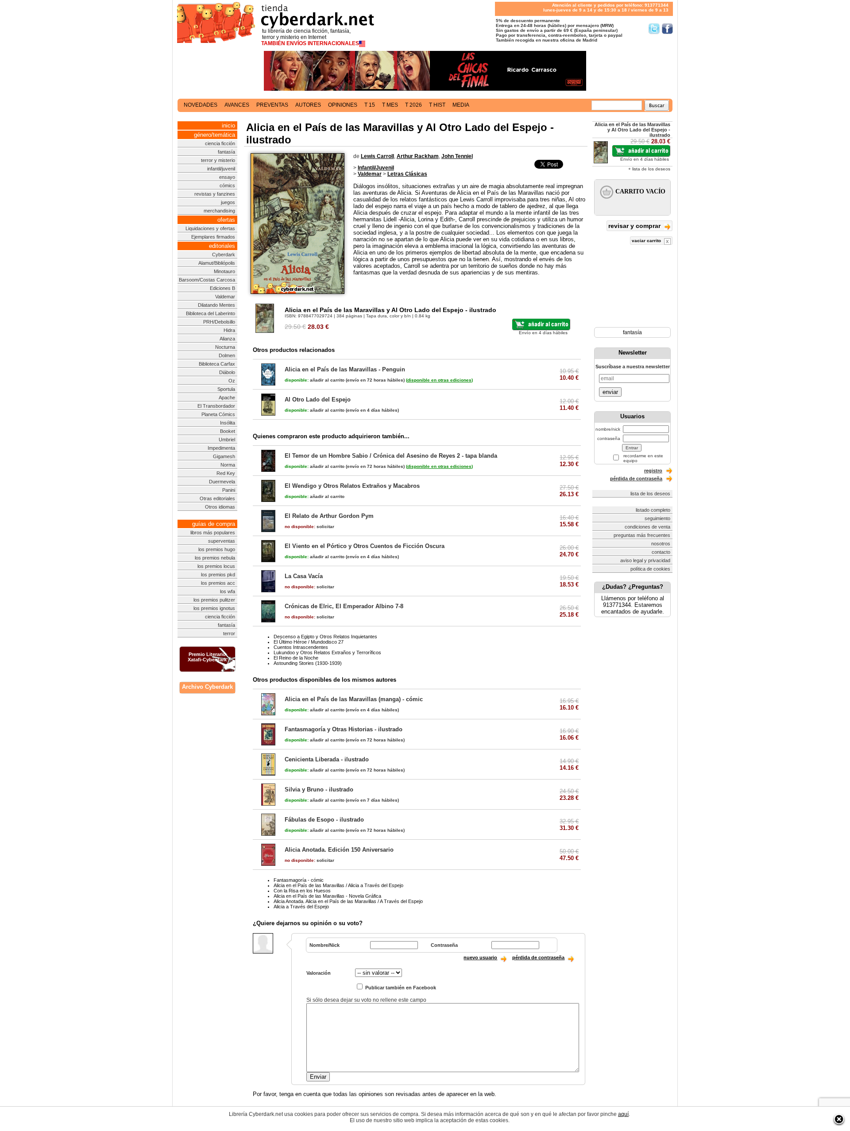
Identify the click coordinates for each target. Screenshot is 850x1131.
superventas (221, 541)
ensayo (227, 177)
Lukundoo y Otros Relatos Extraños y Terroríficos (327, 652)
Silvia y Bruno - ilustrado (319, 789)
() (439, 380)
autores (308, 105)
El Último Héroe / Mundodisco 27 (309, 642)
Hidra (229, 330)
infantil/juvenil (221, 168)
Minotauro (224, 271)
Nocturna (225, 347)
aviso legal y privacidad (645, 560)
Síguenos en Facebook (667, 28)
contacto (661, 552)
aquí (623, 1114)
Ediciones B (222, 288)
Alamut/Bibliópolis (216, 263)
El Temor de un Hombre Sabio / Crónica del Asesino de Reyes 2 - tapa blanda (391, 455)
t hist (437, 105)
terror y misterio (218, 160)
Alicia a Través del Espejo (301, 906)
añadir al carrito (314, 380)
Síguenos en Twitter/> (654, 28)
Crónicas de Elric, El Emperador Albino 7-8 (344, 606)
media (460, 105)
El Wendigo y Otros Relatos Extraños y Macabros (352, 486)
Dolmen (227, 355)
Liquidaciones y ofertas (210, 228)
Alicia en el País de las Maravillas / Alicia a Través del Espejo (338, 885)
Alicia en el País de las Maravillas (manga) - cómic (354, 699)
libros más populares (212, 532)
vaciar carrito (647, 240)
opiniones (342, 105)
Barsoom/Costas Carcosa (207, 279)
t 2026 (413, 105)
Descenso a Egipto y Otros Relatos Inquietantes (325, 636)
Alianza (227, 338)
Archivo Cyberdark (207, 686)
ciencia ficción (220, 143)
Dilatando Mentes (216, 305)
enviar (610, 392)
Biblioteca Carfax (217, 364)
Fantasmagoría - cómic (299, 880)
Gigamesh (224, 456)
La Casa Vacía (304, 576)
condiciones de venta (647, 526)
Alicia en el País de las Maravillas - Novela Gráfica (327, 896)
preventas (272, 105)
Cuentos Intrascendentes (301, 647)
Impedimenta (221, 448)
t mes (390, 105)
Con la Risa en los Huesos (302, 890)
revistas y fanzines (214, 194)
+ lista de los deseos (649, 168)
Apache (227, 397)
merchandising (219, 210)
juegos (228, 202)
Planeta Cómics (218, 414)
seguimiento (657, 518)
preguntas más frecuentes (642, 535)
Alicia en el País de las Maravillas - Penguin (345, 369)
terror (229, 633)
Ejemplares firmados (213, 236)
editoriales (222, 246)
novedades (200, 105)
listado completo (653, 510)
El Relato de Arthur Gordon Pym (329, 516)
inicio (228, 125)
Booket (227, 431)
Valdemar (225, 296)
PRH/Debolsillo (219, 321)
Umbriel (227, 439)
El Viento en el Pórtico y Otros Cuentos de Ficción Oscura (364, 546)
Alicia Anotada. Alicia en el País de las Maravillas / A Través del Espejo (348, 901)
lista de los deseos (650, 493)
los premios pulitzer (214, 599)
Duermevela (222, 481)
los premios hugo (216, 549)
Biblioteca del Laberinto (210, 313)
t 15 (369, 105)
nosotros (660, 543)
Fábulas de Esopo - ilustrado (324, 819)
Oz (231, 380)
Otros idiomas (220, 507)
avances (236, 105)
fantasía (226, 151)
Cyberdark (223, 254)
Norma (227, 464)
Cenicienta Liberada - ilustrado (327, 759)
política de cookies (650, 568)
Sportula (226, 389)
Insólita (227, 422)
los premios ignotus (214, 608)
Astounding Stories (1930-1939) (308, 663)
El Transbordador (216, 406)
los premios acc (218, 583)
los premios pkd (218, 574)
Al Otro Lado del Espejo (318, 399)
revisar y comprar (635, 225)
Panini (228, 490)
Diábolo (227, 372)
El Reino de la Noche (296, 657)
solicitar (309, 526)
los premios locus (216, 566)
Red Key (225, 473)
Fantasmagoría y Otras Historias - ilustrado (343, 729)
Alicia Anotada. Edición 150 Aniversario (339, 849)
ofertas (226, 219)
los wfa (227, 591)
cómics (227, 185)
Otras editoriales (217, 498)
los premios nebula (215, 557)
